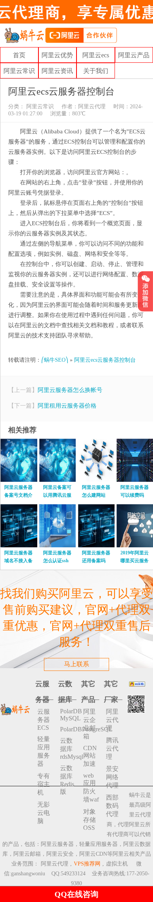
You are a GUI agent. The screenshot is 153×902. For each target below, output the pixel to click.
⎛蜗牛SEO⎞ (54, 360)
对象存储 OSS (89, 819)
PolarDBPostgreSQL (68, 729)
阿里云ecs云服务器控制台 (105, 360)
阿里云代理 (92, 106)
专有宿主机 (43, 784)
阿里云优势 (57, 55)
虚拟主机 (117, 864)
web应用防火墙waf (91, 787)
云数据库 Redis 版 (67, 780)
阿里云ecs (95, 55)
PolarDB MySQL (68, 715)
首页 (19, 55)
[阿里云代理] (60, 35)
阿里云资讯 (57, 70)
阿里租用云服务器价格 (67, 406)
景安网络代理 (112, 777)
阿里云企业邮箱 (89, 724)
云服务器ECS (43, 719)
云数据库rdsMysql (68, 748)
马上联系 (76, 664)
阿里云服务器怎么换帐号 (70, 390)
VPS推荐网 (87, 864)
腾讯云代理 (112, 748)
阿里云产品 (133, 55)
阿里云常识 (19, 70)
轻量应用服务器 (43, 751)
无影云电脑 (43, 812)
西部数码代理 (112, 805)
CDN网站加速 (90, 756)
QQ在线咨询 (76, 894)
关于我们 (95, 70)
